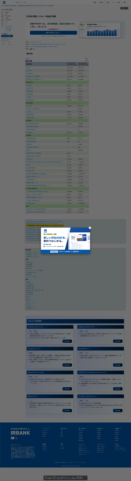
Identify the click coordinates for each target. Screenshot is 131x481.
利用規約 (62, 477)
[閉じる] (90, 228)
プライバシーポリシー (71, 477)
